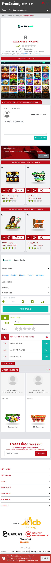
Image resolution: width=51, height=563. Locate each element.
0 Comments (27, 49)
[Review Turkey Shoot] (38, 223)
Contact (11, 551)
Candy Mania (33, 196)
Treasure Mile (16, 343)
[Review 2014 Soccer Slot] (13, 223)
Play (46, 343)
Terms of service (22, 551)
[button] (46, 370)
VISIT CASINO (25, 309)
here (36, 561)
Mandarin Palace (17, 350)
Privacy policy (36, 551)
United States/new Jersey (30, 54)
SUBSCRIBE (41, 453)
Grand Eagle (15, 356)
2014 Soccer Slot (8, 243)
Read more (43, 156)
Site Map (46, 551)
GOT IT (45, 558)
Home (3, 16)
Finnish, (22, 275)
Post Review (40, 138)
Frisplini (5, 399)
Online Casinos (13, 16)
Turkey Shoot (33, 243)
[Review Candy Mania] (38, 176)
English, (14, 275)
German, (5, 275)
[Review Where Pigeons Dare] (13, 176)
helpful (30, 399)
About (3, 551)
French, (30, 275)
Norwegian (40, 275)
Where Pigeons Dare (10, 196)
